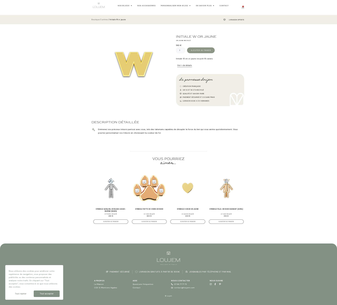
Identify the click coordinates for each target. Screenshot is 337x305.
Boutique (95, 19)
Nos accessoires (146, 6)
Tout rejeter (20, 293)
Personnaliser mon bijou (174, 6)
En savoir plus (204, 6)
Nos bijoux (124, 6)
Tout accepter (47, 293)
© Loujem (168, 296)
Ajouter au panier (201, 50)
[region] (34, 282)
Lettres (104, 19)
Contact (224, 6)
